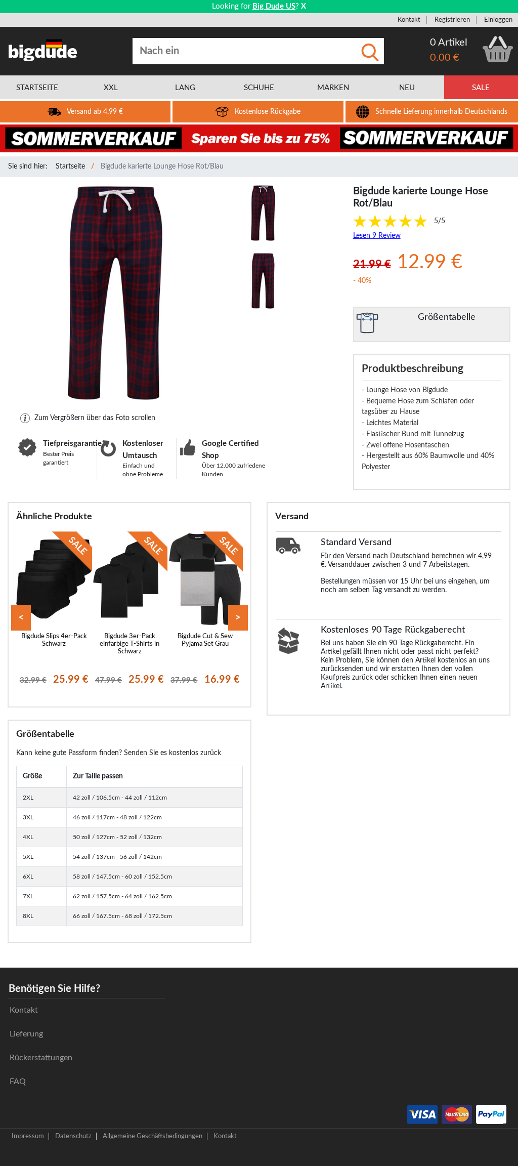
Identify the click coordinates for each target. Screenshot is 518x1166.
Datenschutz (73, 1136)
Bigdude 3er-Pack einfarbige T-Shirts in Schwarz (129, 644)
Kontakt (409, 19)
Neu (407, 88)
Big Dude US (273, 6)
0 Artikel (448, 42)
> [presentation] (238, 617)
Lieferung (26, 1034)
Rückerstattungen (41, 1058)
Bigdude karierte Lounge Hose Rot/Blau (162, 166)
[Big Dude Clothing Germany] (43, 50)
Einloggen (498, 19)
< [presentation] (21, 617)
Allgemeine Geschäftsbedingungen (152, 1136)
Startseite (70, 166)
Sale (481, 88)
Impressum (28, 1136)
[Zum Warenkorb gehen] (498, 49)
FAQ (18, 1081)
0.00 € (444, 58)
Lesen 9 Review (377, 235)
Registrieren (452, 19)
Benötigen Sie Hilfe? (54, 989)
